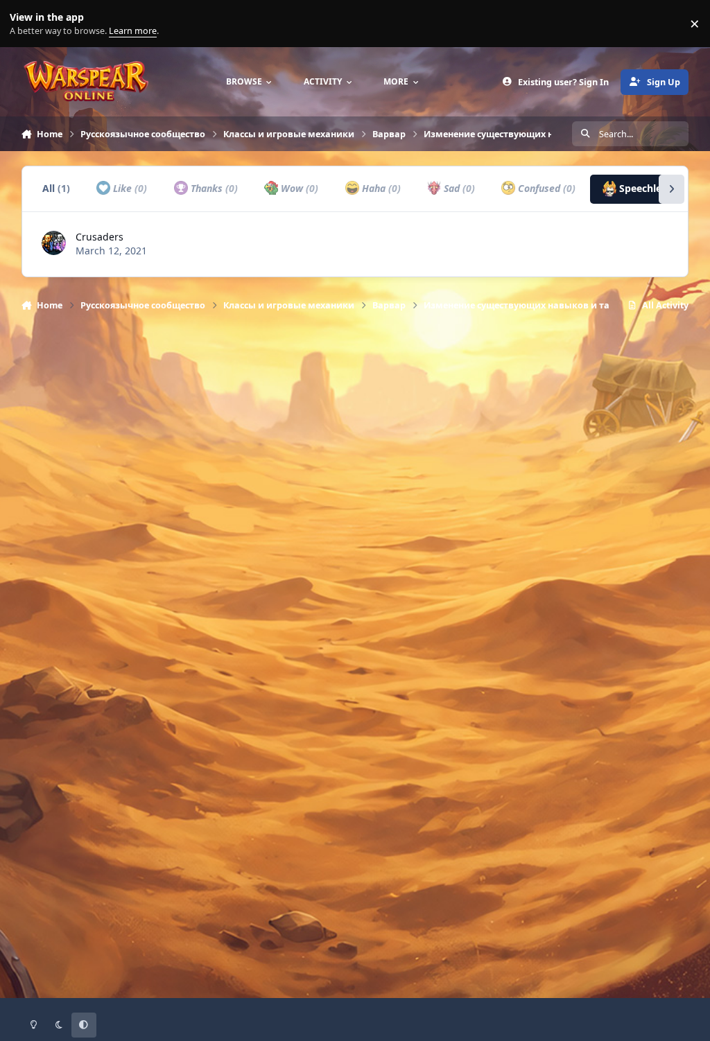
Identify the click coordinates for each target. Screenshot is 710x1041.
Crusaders (99, 236)
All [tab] (56, 188)
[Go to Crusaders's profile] (54, 243)
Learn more (26, 23)
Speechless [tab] (651, 188)
